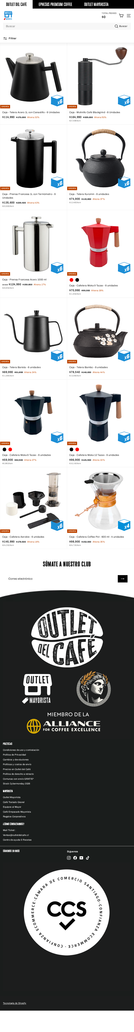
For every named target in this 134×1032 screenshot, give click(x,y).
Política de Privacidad (14, 755)
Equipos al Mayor (12, 807)
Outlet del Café (16, 4)
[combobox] (67, 26)
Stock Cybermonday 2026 (16, 783)
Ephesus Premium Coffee (55, 4)
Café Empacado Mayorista (17, 812)
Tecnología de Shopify (14, 1003)
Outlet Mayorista (96, 4)
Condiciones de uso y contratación (21, 750)
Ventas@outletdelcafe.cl (16, 835)
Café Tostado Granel (14, 802)
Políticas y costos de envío (17, 764)
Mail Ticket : (9, 830)
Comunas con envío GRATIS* (18, 779)
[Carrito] (121, 16)
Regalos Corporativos (14, 816)
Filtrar (12, 38)
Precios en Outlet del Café (17, 769)
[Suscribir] (123, 578)
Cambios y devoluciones (16, 759)
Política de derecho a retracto (18, 774)
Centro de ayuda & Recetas (17, 840)
